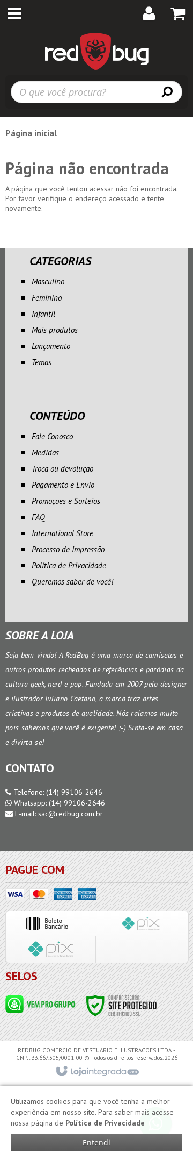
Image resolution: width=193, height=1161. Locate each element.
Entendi (96, 1142)
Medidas (45, 452)
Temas (41, 362)
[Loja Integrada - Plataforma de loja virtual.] (97, 1072)
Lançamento (51, 346)
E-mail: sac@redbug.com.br (58, 813)
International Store (62, 533)
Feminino (47, 298)
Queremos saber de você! (72, 581)
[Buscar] (167, 91)
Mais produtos (55, 330)
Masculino (48, 281)
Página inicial (31, 132)
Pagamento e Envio (63, 485)
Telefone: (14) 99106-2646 (56, 792)
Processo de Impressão (68, 549)
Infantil (43, 314)
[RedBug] (96, 51)
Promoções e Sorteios (66, 501)
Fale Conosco (52, 436)
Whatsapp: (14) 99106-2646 (58, 803)
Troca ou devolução (62, 469)
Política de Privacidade (69, 565)
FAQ (38, 517)
